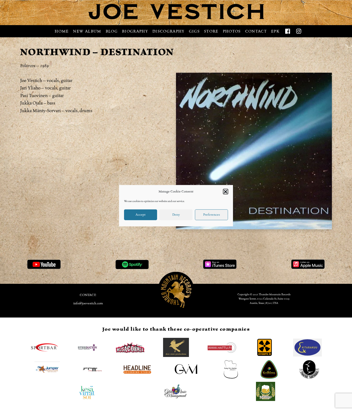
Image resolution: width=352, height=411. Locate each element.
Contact (256, 31)
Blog (112, 31)
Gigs (194, 31)
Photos (232, 31)
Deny (176, 214)
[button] (225, 191)
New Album (87, 31)
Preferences (211, 214)
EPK (275, 31)
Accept (141, 214)
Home (61, 31)
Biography (135, 31)
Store (211, 31)
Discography (168, 31)
